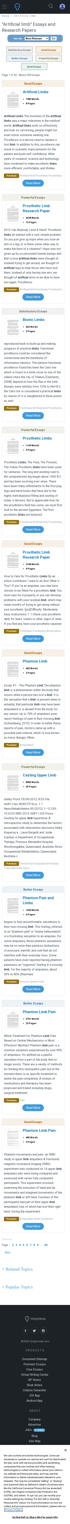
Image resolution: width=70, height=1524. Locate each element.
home (5, 16)
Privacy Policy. (13, 1510)
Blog (35, 1436)
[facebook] (26, 1333)
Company (35, 1419)
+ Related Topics (17, 1269)
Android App (35, 1400)
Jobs (28, 1430)
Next (7, 1252)
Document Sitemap (34, 1359)
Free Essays (34, 1369)
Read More (33, 183)
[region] (35, 1484)
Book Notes (34, 1385)
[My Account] (64, 6)
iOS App (34, 1395)
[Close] (65, 1450)
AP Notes (34, 1380)
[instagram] (44, 1333)
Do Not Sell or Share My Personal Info (35, 1517)
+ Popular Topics (17, 1287)
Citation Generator (34, 1390)
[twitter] (35, 1333)
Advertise (34, 1424)
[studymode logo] (26, 6)
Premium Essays (35, 1364)
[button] (4, 5)
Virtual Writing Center (34, 1374)
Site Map (35, 1441)
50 (45, 1245)
